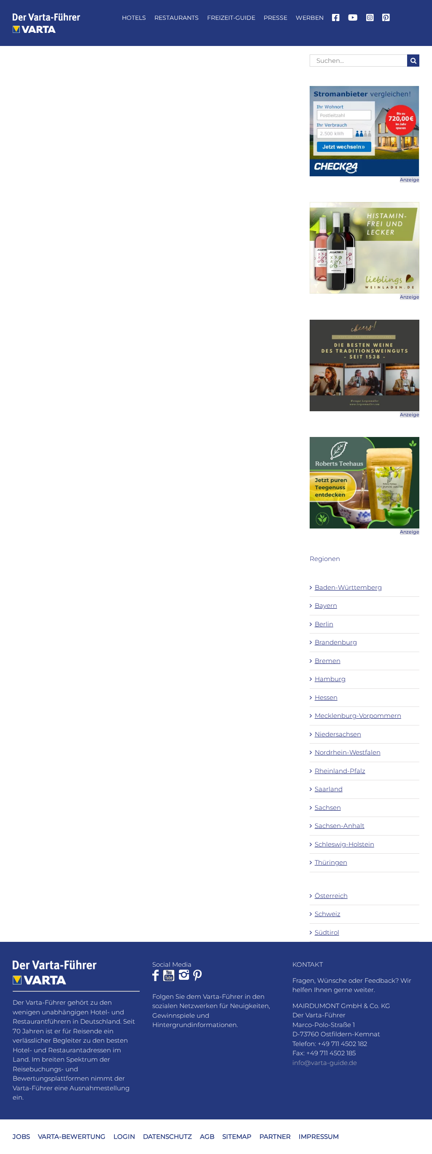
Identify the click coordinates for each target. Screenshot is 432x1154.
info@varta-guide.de (324, 1063)
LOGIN (124, 1136)
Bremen (327, 661)
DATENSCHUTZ (167, 1136)
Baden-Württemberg (348, 587)
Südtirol (327, 932)
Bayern (326, 605)
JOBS (21, 1136)
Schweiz (327, 914)
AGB (207, 1136)
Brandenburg (336, 642)
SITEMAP (236, 1136)
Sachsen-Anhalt (339, 826)
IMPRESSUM (319, 1136)
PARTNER (275, 1136)
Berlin (324, 624)
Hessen (326, 697)
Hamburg (330, 679)
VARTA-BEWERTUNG (71, 1136)
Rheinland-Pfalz (340, 771)
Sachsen (328, 807)
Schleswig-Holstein (344, 844)
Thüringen (331, 862)
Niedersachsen (338, 734)
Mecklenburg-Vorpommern (358, 716)
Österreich (331, 896)
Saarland (329, 789)
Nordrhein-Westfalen (348, 752)
